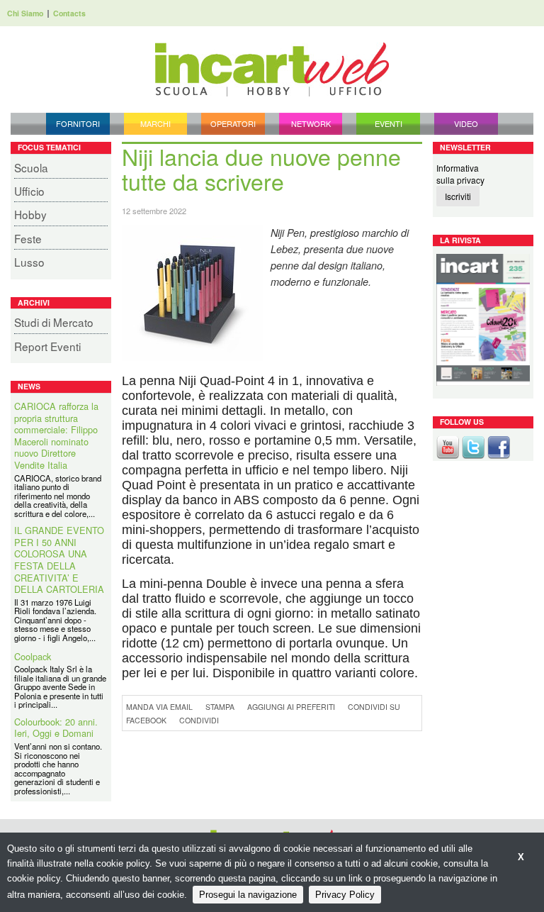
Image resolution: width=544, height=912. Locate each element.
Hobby (30, 214)
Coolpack (32, 586)
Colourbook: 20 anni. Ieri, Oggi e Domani (56, 657)
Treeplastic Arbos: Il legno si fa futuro (54, 743)
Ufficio (29, 191)
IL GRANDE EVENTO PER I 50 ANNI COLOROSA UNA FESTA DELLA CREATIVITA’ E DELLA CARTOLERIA (59, 490)
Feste (28, 238)
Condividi (199, 720)
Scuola (31, 167)
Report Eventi (47, 346)
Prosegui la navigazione (248, 894)
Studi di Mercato (54, 322)
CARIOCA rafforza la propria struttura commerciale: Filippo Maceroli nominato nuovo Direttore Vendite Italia (56, 436)
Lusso (29, 261)
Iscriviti (458, 196)
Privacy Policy (345, 894)
